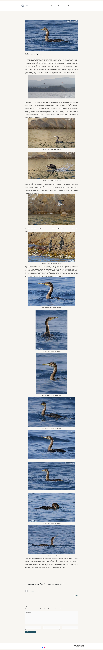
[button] (55, 5)
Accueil (38, 5)
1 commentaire (28, 56)
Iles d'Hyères (34, 56)
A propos (44, 5)
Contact (79, 5)
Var (41, 56)
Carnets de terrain (51, 5)
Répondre (76, 595)
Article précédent (23, 576)
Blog (26, 646)
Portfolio (70, 5)
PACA (39, 56)
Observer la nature (61, 5)
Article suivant (80, 576)
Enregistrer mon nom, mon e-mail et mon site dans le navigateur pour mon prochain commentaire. (47, 629)
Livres (74, 5)
